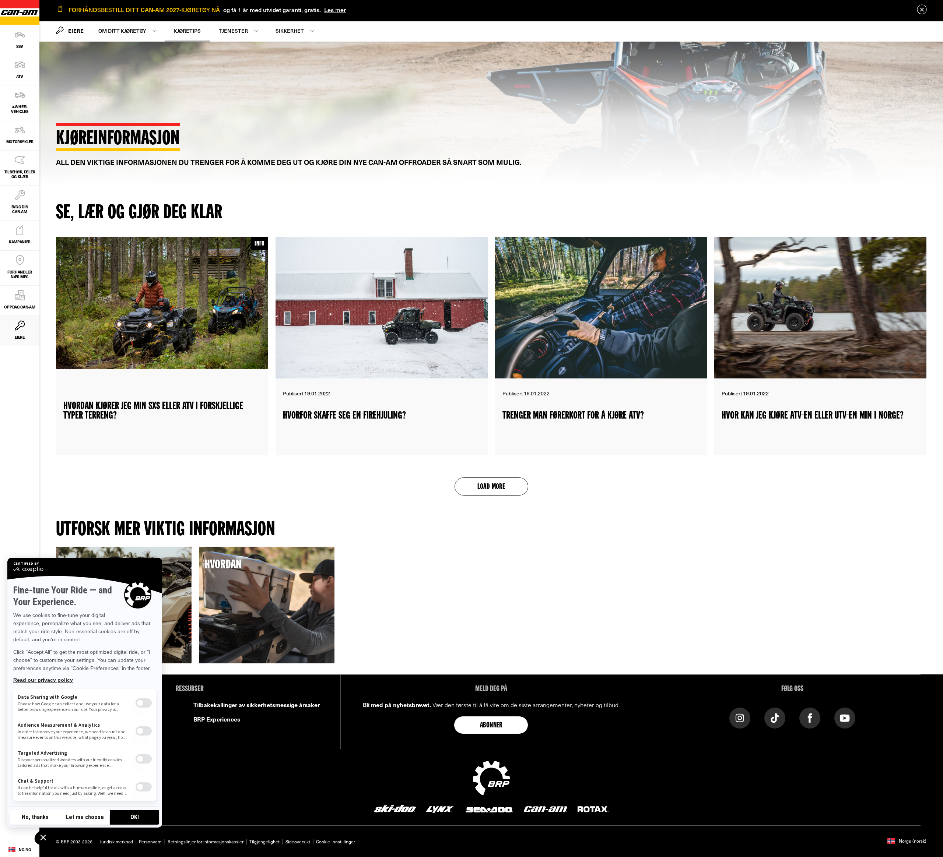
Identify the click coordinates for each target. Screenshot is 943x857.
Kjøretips (187, 31)
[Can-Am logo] (545, 808)
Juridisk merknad (116, 841)
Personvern (150, 841)
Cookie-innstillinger (335, 841)
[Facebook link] (809, 717)
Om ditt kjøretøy (122, 31)
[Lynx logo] (439, 808)
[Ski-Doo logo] (395, 808)
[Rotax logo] (593, 808)
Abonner (491, 725)
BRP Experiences (216, 719)
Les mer (335, 9)
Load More (491, 487)
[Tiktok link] (774, 717)
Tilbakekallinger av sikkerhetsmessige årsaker (256, 704)
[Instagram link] (739, 717)
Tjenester (233, 31)
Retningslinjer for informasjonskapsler (205, 841)
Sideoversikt (297, 841)
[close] (921, 9)
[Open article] (162, 346)
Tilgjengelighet (264, 841)
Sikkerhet (290, 31)
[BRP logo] (491, 777)
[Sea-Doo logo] (489, 808)
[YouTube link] (844, 717)
